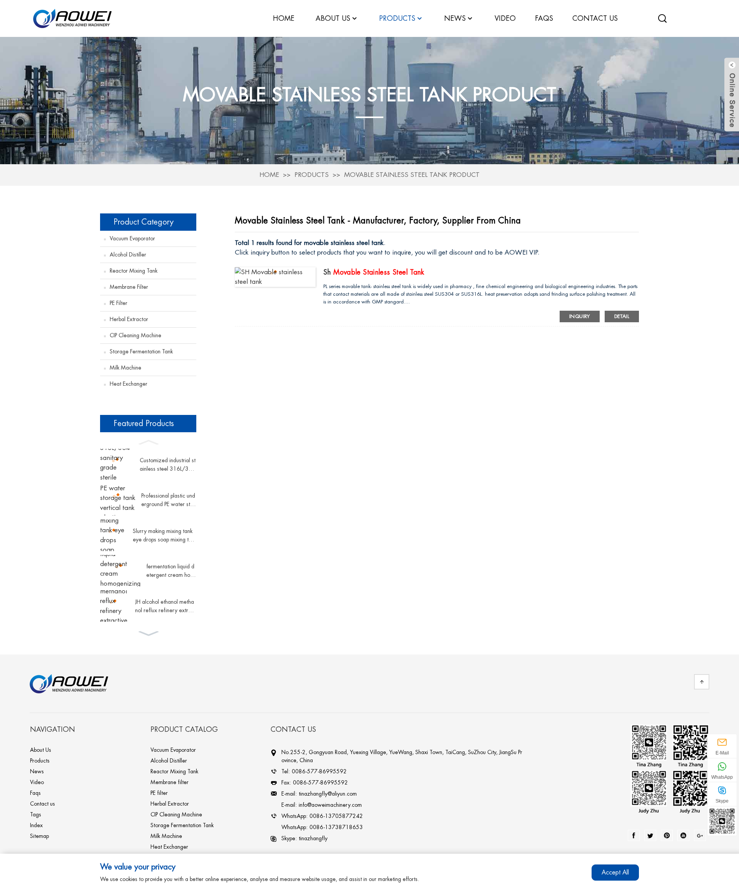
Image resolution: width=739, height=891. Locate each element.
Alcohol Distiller (128, 254)
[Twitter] (650, 835)
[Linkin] (667, 835)
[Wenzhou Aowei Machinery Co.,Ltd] (72, 18)
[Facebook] (634, 835)
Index (36, 825)
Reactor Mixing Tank (133, 270)
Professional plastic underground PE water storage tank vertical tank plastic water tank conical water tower (168, 501)
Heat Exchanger (128, 383)
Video (37, 782)
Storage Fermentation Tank (141, 351)
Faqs (35, 793)
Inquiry (579, 316)
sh (374, 272)
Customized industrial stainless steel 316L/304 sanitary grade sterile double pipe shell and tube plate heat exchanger (168, 465)
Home (269, 175)
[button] (148, 441)
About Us (40, 750)
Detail (621, 316)
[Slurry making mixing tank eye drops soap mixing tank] (113, 535)
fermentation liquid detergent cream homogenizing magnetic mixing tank (170, 572)
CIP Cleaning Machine (135, 335)
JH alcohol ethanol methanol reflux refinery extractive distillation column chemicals (165, 607)
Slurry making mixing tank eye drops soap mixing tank (163, 536)
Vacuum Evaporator (132, 238)
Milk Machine (125, 367)
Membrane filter (129, 287)
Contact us (42, 803)
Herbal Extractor (129, 319)
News (455, 18)
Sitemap (39, 836)
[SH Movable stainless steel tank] (275, 276)
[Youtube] (683, 835)
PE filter (118, 303)
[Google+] (700, 835)
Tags (35, 814)
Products (311, 175)
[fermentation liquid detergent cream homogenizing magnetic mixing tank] (120, 570)
